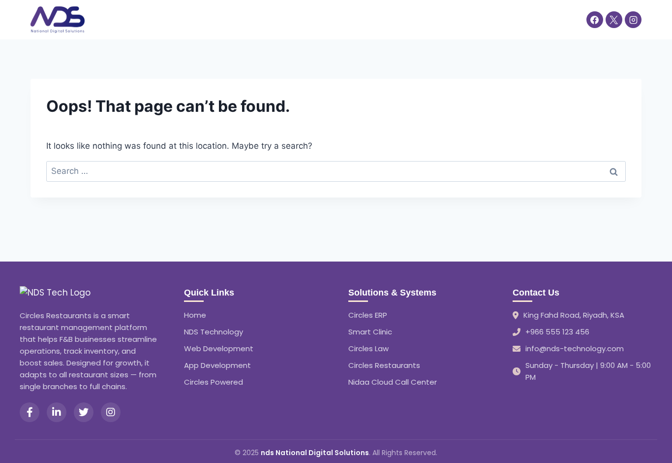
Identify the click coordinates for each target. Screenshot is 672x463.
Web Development (218, 348)
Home (106, 19)
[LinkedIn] (56, 412)
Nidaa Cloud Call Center (392, 382)
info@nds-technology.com (574, 348)
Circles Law (368, 348)
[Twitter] (83, 412)
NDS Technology (213, 332)
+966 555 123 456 (557, 332)
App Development (217, 365)
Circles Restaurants (384, 365)
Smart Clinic (370, 332)
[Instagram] (633, 19)
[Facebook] (594, 19)
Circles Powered (213, 382)
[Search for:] (336, 171)
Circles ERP (367, 315)
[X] (614, 19)
